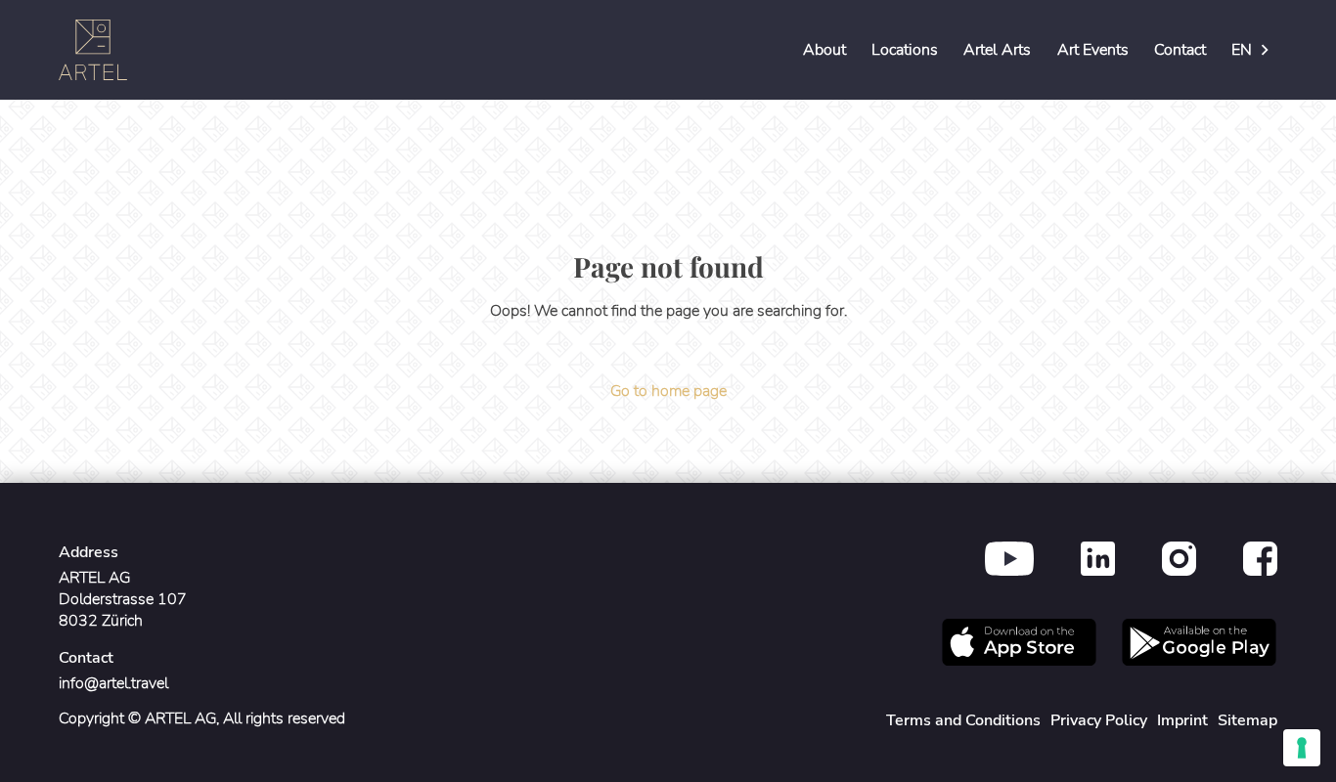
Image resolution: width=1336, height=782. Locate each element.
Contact (1180, 50)
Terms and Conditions (963, 720)
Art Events (1093, 50)
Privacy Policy (1098, 720)
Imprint (1182, 720)
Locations (904, 50)
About (824, 50)
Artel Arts (997, 50)
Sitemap (1247, 720)
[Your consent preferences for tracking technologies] (1301, 747)
